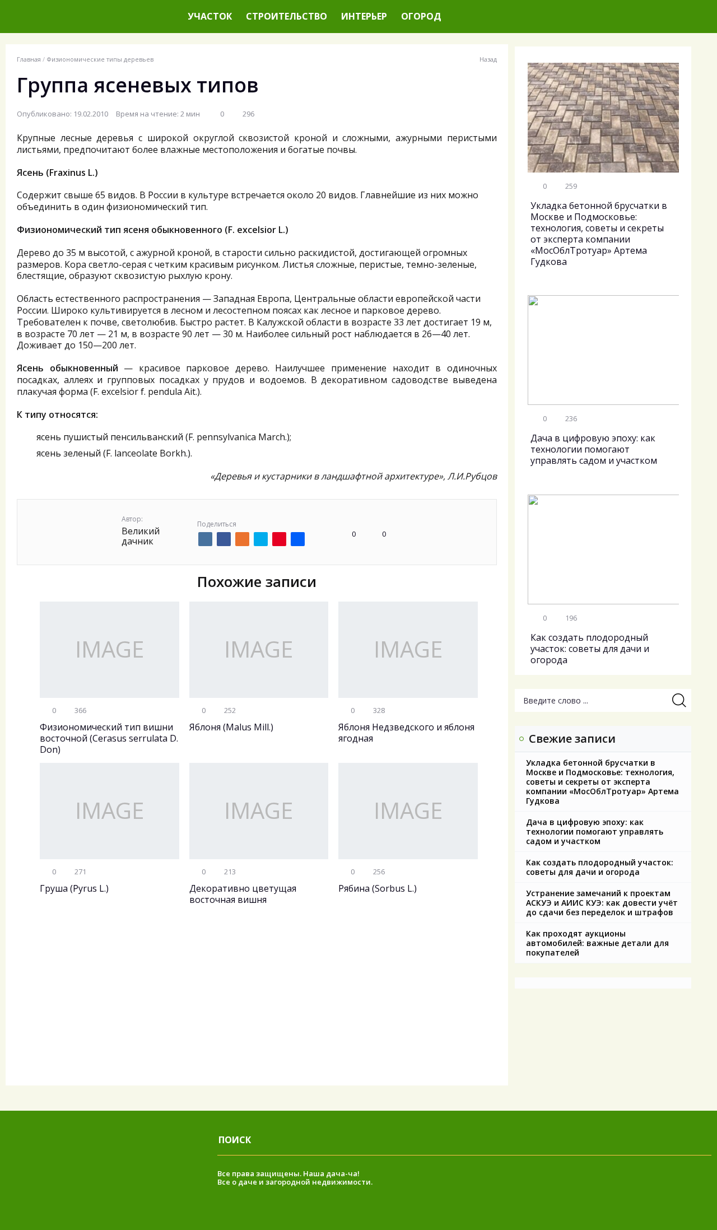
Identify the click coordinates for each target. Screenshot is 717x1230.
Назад (488, 59)
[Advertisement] (257, 1007)
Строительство (286, 16)
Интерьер (364, 16)
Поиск (234, 1140)
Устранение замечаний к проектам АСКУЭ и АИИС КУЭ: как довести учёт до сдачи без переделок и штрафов (602, 902)
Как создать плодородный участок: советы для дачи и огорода (599, 867)
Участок (210, 16)
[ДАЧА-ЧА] (92, 16)
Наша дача (324, 1173)
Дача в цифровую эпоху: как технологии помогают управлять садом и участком (594, 831)
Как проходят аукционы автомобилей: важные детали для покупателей (597, 943)
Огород (421, 16)
